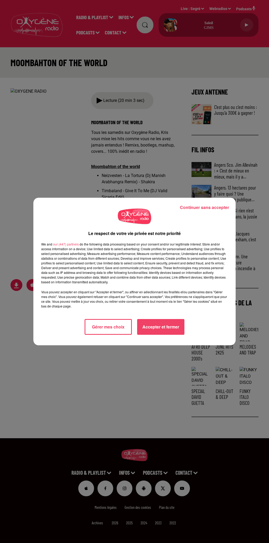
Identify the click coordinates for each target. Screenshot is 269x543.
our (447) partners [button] (66, 244)
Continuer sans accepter (204, 207)
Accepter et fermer (160, 327)
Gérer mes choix (108, 327)
